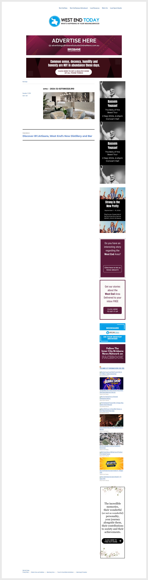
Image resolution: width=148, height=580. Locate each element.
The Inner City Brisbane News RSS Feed (112, 368)
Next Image (25, 81)
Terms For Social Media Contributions (65, 572)
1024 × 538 (25, 96)
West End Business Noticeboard (79, 8)
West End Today (26, 570)
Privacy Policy (26, 572)
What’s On (105, 8)
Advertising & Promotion (81, 572)
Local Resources (94, 8)
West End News (63, 8)
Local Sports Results (116, 8)
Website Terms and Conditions (37, 572)
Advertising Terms (51, 572)
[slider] (114, 231)
